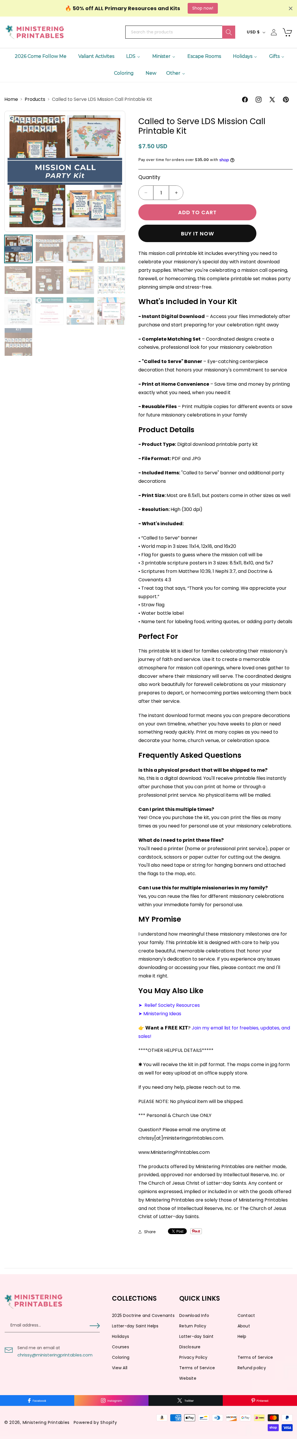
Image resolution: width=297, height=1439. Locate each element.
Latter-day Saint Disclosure (196, 1341)
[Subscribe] (95, 1325)
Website (187, 1378)
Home (11, 99)
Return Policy (192, 1326)
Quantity (149, 177)
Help (242, 1336)
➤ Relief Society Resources (169, 1005)
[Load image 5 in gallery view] (18, 280)
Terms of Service (255, 1357)
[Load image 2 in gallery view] (49, 249)
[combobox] (180, 32)
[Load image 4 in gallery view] (111, 249)
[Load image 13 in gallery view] (18, 342)
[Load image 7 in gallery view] (80, 280)
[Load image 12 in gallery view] (111, 311)
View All (119, 1368)
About (244, 1326)
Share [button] (150, 1232)
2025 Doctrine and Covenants (143, 1315)
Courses (120, 1347)
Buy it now (197, 233)
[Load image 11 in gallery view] (80, 311)
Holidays (120, 1336)
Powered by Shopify (95, 1422)
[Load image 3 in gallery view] (80, 249)
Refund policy (252, 1368)
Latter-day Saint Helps (135, 1326)
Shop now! (202, 8)
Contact (246, 1315)
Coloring (120, 1357)
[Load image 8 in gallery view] (111, 280)
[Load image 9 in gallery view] (18, 311)
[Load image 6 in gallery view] (49, 280)
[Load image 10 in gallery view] (49, 311)
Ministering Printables (46, 1422)
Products (35, 99)
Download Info (194, 1315)
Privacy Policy (193, 1357)
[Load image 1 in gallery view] (18, 249)
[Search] (228, 32)
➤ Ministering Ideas (159, 1013)
